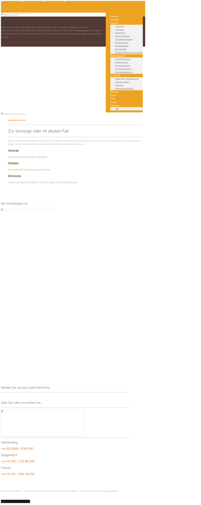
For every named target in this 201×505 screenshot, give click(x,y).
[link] (32, 15)
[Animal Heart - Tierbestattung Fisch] (43, 6)
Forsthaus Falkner (109, 491)
